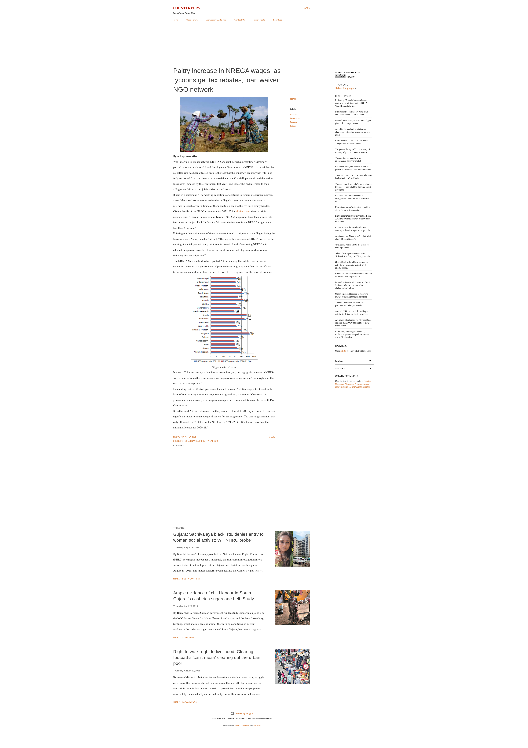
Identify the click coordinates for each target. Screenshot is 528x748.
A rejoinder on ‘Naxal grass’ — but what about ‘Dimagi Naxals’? (353, 237)
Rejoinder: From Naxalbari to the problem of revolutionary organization (353, 275)
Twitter (237, 725)
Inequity (293, 122)
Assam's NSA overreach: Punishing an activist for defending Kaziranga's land (352, 312)
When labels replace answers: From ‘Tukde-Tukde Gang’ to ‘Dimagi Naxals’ (352, 255)
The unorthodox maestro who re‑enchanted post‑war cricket (348, 159)
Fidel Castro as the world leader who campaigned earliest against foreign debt (352, 229)
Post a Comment (191, 579)
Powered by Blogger (243, 713)
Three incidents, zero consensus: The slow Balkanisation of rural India (353, 177)
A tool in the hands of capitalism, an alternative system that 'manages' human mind (352, 131)
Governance (295, 118)
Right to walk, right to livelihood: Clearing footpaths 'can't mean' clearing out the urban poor (216, 657)
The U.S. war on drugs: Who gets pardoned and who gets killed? (349, 304)
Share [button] (293, 99)
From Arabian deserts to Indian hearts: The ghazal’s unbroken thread (351, 142)
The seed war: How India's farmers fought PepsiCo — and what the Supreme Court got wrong (353, 186)
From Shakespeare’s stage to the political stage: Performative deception (352, 208)
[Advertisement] (242, 44)
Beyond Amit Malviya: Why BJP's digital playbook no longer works (353, 122)
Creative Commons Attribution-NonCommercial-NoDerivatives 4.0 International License (353, 383)
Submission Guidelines (216, 20)
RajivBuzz (277, 20)
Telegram (257, 725)
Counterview (186, 7)
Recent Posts (259, 20)
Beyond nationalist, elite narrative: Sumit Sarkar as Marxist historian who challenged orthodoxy (352, 285)
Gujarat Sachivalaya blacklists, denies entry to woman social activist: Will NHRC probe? (351, 264)
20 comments (189, 702)
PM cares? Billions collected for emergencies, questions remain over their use (352, 198)
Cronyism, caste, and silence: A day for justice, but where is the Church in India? (353, 168)
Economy (293, 114)
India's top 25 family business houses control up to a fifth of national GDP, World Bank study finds (351, 103)
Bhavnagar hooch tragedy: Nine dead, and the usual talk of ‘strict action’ (351, 113)
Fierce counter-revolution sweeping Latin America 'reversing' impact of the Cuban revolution (353, 218)
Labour (293, 126)
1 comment (188, 637)
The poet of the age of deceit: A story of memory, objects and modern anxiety (352, 151)
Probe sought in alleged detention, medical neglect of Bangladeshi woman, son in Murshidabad (352, 334)
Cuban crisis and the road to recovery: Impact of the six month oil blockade (351, 295)
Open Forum (192, 20)
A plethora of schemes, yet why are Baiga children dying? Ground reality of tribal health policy (353, 322)
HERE (343, 350)
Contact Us (239, 20)
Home (175, 20)
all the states (243, 211)
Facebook (245, 725)
